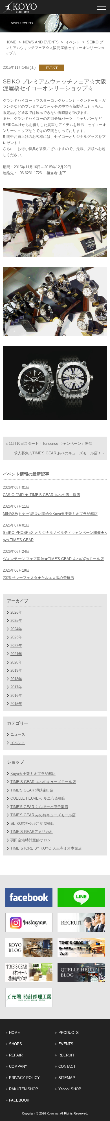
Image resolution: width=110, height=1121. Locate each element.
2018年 (16, 679)
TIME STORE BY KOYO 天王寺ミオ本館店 (46, 848)
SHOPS (15, 1044)
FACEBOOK (19, 1100)
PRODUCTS (68, 1033)
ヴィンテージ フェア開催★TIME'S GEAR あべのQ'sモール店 (53, 559)
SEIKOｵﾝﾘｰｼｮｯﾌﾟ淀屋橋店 (32, 823)
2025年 (16, 620)
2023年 (16, 637)
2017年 (16, 687)
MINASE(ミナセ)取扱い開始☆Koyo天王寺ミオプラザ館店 (50, 514)
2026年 (16, 612)
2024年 (16, 629)
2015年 (16, 704)
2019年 (16, 670)
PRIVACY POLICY (24, 1078)
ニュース (17, 734)
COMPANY (18, 1066)
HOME (10, 42)
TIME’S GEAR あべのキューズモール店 (43, 782)
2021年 (16, 654)
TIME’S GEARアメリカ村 (31, 832)
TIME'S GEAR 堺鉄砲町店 (32, 790)
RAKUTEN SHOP (23, 1089)
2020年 (16, 662)
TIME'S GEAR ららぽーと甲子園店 (39, 807)
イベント (72, 42)
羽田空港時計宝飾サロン (30, 840)
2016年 (16, 695)
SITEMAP (66, 1078)
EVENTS (65, 1044)
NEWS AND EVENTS (41, 42)
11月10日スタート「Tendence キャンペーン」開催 (50, 443)
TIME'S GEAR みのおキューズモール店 (43, 815)
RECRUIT (66, 1055)
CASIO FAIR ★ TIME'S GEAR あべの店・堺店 (41, 495)
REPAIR (16, 1055)
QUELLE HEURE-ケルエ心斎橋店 (37, 798)
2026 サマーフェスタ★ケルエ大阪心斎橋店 (38, 578)
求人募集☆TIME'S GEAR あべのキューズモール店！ (57, 453)
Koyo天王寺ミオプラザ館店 (33, 773)
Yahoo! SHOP (69, 1089)
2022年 (16, 646)
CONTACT (67, 1066)
